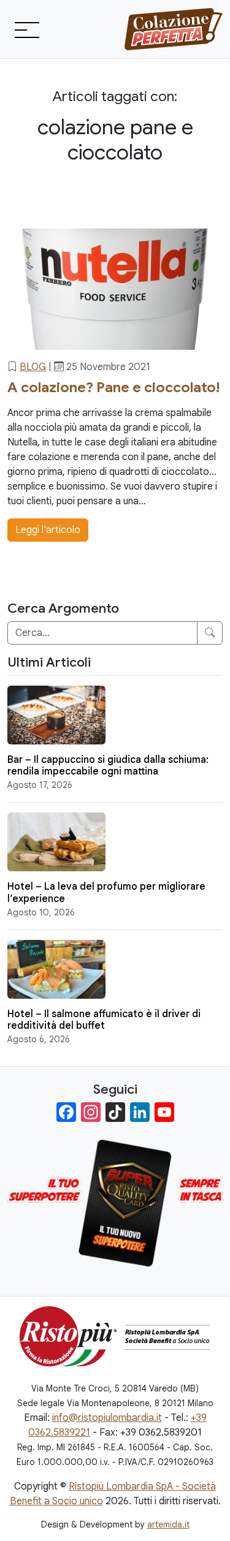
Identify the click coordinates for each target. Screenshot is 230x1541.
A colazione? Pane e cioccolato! (113, 387)
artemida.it (168, 1524)
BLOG (33, 367)
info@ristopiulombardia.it (107, 1418)
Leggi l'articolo (47, 530)
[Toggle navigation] (25, 29)
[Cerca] (210, 633)
